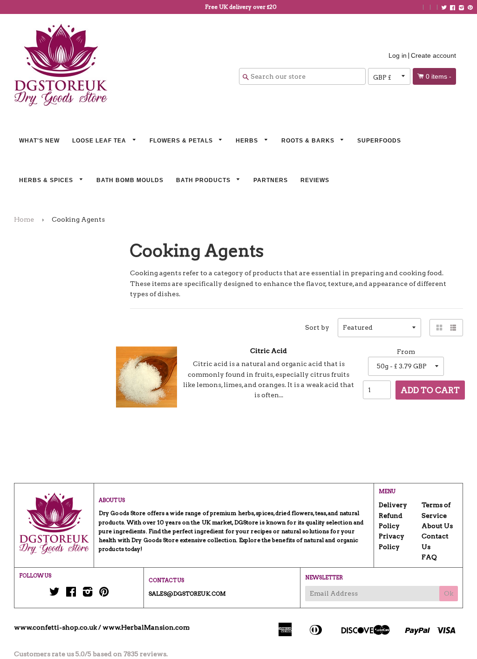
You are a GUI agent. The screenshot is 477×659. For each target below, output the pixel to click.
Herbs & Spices (47, 180)
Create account (433, 55)
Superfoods (379, 140)
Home (24, 219)
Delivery (393, 505)
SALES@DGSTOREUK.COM (187, 593)
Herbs (248, 140)
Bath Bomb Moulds (130, 180)
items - (438, 76)
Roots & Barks (308, 140)
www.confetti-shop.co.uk (55, 627)
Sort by (317, 327)
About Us (437, 526)
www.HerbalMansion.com (146, 627)
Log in (397, 55)
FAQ (429, 557)
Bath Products (204, 180)
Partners (270, 180)
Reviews (314, 180)
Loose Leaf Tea (100, 140)
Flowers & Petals (182, 140)
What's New (39, 140)
